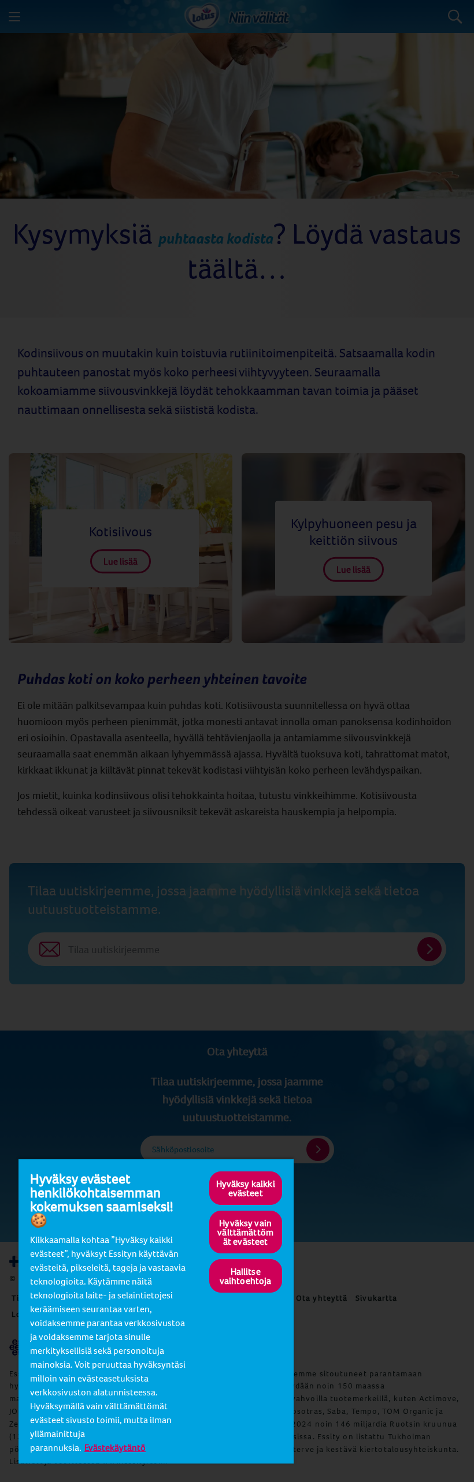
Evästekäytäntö (115, 1447)
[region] (156, 1311)
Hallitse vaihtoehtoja (246, 1276)
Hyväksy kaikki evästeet (245, 1188)
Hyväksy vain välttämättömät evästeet (245, 1232)
